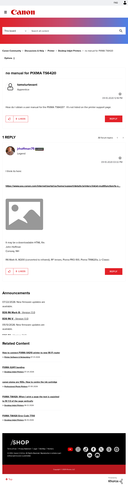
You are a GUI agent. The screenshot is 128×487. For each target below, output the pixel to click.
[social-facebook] (93, 449)
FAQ (116, 2)
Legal (35, 449)
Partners (50, 449)
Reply (114, 119)
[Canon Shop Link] (18, 442)
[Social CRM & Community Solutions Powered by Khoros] (115, 480)
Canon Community (23, 12)
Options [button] (8, 58)
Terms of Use (12, 449)
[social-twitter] (101, 449)
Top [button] (10, 479)
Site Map (42, 449)
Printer (51, 50)
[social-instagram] (78, 449)
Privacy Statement (25, 449)
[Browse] (7, 12)
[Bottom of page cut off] (117, 138)
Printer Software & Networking (17, 357)
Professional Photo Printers (15, 386)
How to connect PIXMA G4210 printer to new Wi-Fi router (31, 352)
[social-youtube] (70, 449)
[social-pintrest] (116, 449)
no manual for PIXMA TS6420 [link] (99, 50)
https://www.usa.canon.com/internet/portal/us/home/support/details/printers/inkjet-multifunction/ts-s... (63, 186)
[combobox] (77, 30)
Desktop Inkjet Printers (69, 50)
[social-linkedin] (89, 455)
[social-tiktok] (85, 449)
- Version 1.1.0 (18, 312)
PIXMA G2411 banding (13, 367)
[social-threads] (108, 449)
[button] (9, 119)
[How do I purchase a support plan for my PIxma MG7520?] (123, 138)
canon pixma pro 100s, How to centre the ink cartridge (29, 382)
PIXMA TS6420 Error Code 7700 (18, 415)
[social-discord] (97, 455)
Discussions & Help (34, 50)
